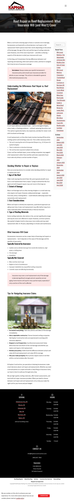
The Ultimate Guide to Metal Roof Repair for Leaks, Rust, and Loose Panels (61, 107)
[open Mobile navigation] (46, 6)
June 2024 (60, 180)
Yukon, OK (22, 418)
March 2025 (60, 155)
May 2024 (59, 183)
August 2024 (60, 175)
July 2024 (59, 178)
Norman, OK (22, 415)
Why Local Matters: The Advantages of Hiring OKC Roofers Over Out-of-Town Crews (61, 59)
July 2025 (59, 145)
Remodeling (57, 479)
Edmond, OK (22, 408)
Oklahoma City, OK (22, 402)
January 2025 (61, 163)
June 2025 (60, 147)
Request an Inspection (37, 481)
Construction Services (46, 479)
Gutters (36, 479)
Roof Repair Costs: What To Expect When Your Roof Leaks (60, 93)
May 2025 (59, 150)
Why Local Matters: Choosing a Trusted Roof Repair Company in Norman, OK (61, 77)
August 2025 (60, 142)
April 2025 (60, 152)
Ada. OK (21, 412)
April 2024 (60, 185)
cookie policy (20, 498)
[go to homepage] (16, 5)
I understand (44, 495)
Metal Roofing (28, 479)
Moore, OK (21, 405)
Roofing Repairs (18, 479)
